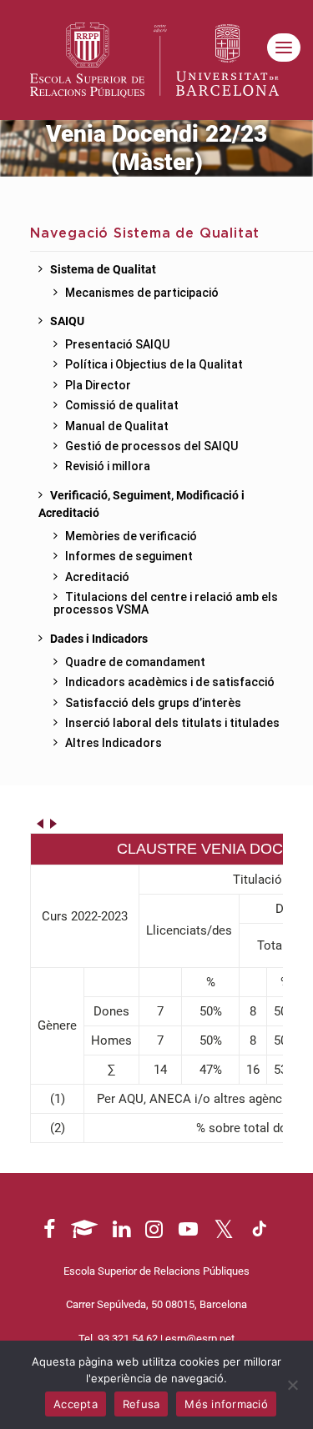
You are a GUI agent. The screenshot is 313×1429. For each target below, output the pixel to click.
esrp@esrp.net (200, 1338)
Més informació (226, 1404)
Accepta (75, 1404)
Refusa (141, 1404)
